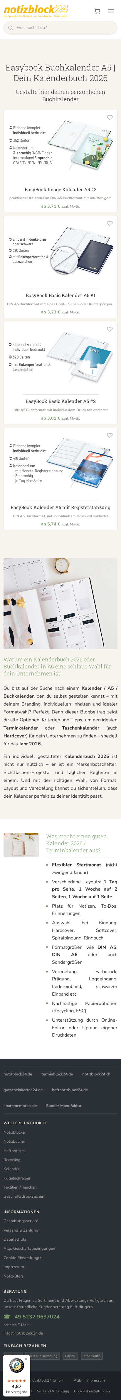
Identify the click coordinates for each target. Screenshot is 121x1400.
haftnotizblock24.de (70, 1090)
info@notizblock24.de (23, 1333)
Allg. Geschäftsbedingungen (29, 1248)
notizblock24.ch (96, 1074)
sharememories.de (20, 1105)
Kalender (12, 1169)
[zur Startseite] (36, 11)
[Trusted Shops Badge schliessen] (26, 1359)
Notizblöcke (14, 1132)
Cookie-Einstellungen (23, 1258)
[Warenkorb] (96, 11)
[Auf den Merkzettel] (110, 117)
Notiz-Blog (13, 1276)
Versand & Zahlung (21, 1230)
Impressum (14, 1267)
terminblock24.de (57, 1074)
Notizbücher (14, 1141)
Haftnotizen (14, 1151)
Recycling (12, 1160)
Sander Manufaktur (63, 1105)
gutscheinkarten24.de (23, 1090)
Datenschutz (15, 1239)
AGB (78, 1380)
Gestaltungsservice (21, 1221)
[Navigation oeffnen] (111, 11)
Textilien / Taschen (20, 1187)
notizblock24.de (18, 1074)
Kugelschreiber (17, 1178)
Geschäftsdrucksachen (24, 1196)
